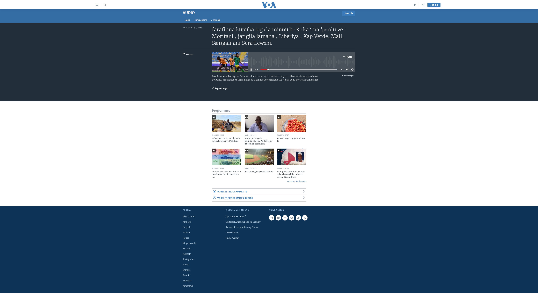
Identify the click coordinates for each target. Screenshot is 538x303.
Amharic (187, 222)
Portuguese (188, 259)
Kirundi (186, 248)
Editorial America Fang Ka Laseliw (243, 222)
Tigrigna (187, 280)
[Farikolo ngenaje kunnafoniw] (259, 157)
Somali (186, 270)
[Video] (415, 5)
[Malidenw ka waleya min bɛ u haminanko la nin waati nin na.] (226, 157)
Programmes (201, 20)
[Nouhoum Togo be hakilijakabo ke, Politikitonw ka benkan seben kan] (259, 123)
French (186, 232)
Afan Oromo (189, 216)
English (187, 227)
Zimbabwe (188, 286)
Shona (186, 264)
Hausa (186, 238)
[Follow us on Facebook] (271, 218)
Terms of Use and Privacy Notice (242, 227)
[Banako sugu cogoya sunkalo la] (291, 123)
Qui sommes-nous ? (236, 216)
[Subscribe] (298, 218)
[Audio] (423, 5)
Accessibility (232, 232)
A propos (215, 20)
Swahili (186, 275)
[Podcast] (291, 218)
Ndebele (187, 254)
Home (187, 20)
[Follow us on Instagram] (285, 218)
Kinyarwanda (189, 243)
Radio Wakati (232, 238)
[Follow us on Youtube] (278, 218)
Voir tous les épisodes (296, 181)
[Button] (188, 55)
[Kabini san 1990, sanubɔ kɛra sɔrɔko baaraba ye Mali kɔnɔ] (226, 123)
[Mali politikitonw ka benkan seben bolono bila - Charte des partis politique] (291, 157)
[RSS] (305, 218)
